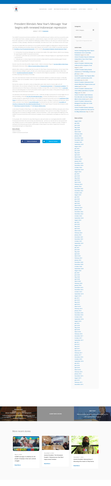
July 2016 (77, 363)
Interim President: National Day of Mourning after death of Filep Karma (84, 460)
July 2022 (77, 222)
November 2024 (79, 165)
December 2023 (79, 188)
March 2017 (78, 350)
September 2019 (79, 294)
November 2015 (79, 376)
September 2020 (79, 268)
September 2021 (79, 243)
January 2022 (78, 235)
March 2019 (78, 306)
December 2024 (79, 163)
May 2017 (77, 346)
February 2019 (78, 308)
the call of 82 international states (34, 96)
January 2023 (78, 209)
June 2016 (77, 365)
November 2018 (79, 315)
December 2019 (79, 287)
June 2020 (77, 275)
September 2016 (79, 361)
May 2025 (77, 152)
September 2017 (79, 340)
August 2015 (78, 378)
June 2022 (77, 224)
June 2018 (77, 325)
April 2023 (77, 203)
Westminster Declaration (61, 9)
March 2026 (78, 131)
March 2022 (78, 230)
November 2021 (79, 239)
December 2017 (79, 336)
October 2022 (78, 216)
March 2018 (78, 331)
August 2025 (78, 146)
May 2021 (77, 251)
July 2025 (77, 148)
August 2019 (78, 296)
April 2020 (77, 279)
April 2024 (77, 180)
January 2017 (78, 355)
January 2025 (78, 161)
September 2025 (79, 144)
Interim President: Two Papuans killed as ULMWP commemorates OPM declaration (84, 78)
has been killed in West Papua (61, 64)
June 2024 (77, 176)
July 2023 (77, 197)
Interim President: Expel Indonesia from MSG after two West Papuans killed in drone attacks (84, 97)
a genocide (65, 88)
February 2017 (78, 353)
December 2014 (79, 384)
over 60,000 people (34, 102)
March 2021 (78, 256)
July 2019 (77, 298)
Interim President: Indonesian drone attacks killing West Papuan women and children (85, 84)
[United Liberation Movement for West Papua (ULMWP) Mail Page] (98, 483)
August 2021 (78, 245)
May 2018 (77, 327)
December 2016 (79, 357)
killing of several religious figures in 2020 (38, 66)
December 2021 (79, 237)
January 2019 (78, 310)
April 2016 (77, 367)
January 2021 (78, 260)
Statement (45, 31)
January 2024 (78, 186)
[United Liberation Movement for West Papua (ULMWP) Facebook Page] (94, 483)
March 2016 (78, 369)
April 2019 (77, 304)
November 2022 (79, 214)
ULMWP (50, 9)
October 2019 (78, 291)
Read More (18, 465)
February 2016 (78, 371)
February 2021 (78, 258)
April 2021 (77, 254)
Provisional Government (46, 86)
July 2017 (77, 342)
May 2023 (77, 201)
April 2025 (77, 155)
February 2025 (78, 159)
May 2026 (77, 127)
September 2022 (79, 218)
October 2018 (78, 317)
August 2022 (78, 220)
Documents (73, 9)
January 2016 (78, 374)
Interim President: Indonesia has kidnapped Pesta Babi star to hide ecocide (83, 103)
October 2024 (78, 167)
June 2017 (77, 344)
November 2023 (79, 190)
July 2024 (77, 174)
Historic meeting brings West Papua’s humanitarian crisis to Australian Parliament (84, 53)
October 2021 (78, 241)
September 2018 (79, 319)
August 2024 (78, 171)
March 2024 (78, 182)
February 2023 (78, 207)
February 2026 (78, 134)
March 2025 (78, 157)
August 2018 (78, 321)
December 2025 (79, 138)
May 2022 (77, 226)
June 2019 (77, 300)
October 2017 (78, 338)
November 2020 (79, 264)
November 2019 (79, 289)
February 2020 (78, 283)
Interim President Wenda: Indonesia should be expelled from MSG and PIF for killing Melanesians (84, 109)
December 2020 (79, 262)
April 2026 (77, 129)
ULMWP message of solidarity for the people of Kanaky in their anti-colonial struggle (25, 459)
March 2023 (78, 205)
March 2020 (78, 281)
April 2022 (77, 228)
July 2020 (77, 272)
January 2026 (78, 136)
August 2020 (78, 270)
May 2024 (77, 178)
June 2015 (77, 380)
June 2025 (77, 150)
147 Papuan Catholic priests (39, 105)
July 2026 (77, 123)
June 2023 (77, 199)
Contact (90, 9)
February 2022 (78, 232)
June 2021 (77, 249)
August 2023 (78, 195)
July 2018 (77, 323)
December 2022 (79, 211)
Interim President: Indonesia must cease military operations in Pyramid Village (84, 90)
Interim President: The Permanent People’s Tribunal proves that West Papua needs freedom (54, 457)
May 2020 (77, 277)
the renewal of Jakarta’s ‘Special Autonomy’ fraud (54, 49)
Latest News (82, 9)
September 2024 (79, 169)
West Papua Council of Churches (22, 105)
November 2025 (79, 140)
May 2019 (77, 302)
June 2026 (77, 125)
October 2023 (78, 192)
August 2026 (78, 121)
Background (43, 9)
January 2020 (78, 285)
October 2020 (78, 266)
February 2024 (78, 184)
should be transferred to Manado (25, 72)
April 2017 (77, 348)
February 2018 (78, 334)
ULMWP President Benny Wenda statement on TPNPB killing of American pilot (85, 72)
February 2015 (78, 382)
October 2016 (78, 359)
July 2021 (77, 247)
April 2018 (77, 329)
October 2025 (78, 142)
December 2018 (79, 313)
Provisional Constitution (60, 86)
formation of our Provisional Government (24, 49)
